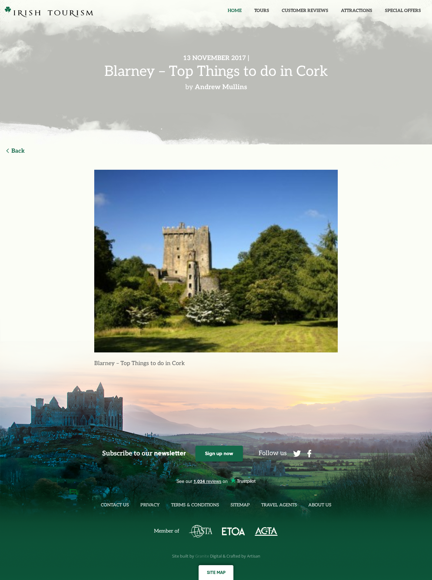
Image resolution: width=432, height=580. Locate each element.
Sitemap (240, 505)
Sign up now (219, 453)
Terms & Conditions (195, 505)
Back (18, 151)
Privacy (150, 505)
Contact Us (115, 505)
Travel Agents (279, 505)
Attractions (356, 10)
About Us (319, 505)
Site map (216, 572)
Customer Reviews (305, 10)
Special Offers (403, 10)
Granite (202, 556)
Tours (261, 10)
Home (235, 10)
